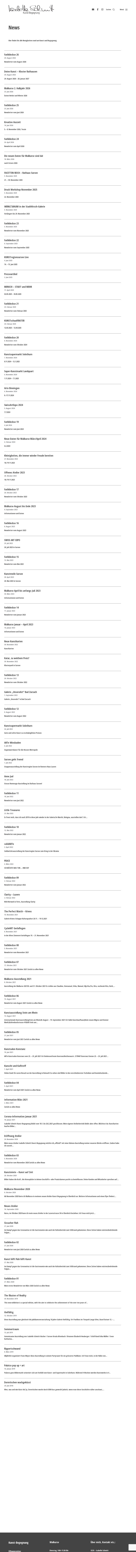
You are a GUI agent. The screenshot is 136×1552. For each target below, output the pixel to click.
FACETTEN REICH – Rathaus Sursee (21, 172)
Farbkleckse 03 (11, 1155)
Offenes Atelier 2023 (14, 472)
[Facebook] (97, 9)
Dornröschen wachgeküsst (17, 1382)
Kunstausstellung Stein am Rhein (21, 1012)
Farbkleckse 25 (11, 105)
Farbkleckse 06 (11, 995)
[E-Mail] (93, 9)
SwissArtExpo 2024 (13, 405)
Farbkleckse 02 (11, 1242)
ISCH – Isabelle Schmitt (99, 1550)
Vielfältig (8, 1312)
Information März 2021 (16, 1099)
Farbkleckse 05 (11, 1032)
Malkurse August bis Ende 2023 (20, 506)
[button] (110, 9)
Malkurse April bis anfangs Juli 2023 (22, 590)
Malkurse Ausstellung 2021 (17, 979)
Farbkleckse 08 (11, 945)
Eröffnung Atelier (13, 1136)
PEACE (7, 860)
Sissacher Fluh (11, 1222)
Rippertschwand (12, 1348)
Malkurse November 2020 (17, 1189)
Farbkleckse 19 (11, 422)
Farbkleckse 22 (11, 240)
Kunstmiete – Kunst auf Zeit (18, 1172)
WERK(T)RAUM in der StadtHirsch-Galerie (24, 206)
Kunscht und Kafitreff (15, 1065)
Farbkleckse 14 (11, 607)
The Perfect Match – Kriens (18, 911)
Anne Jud (8, 776)
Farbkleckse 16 (11, 523)
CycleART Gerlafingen (14, 928)
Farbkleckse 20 (11, 337)
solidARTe (9, 844)
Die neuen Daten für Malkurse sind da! (23, 156)
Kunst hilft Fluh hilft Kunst (17, 1259)
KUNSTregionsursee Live (16, 257)
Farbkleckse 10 (11, 827)
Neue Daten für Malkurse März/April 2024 (25, 438)
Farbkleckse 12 (11, 708)
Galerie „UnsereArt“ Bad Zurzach (20, 692)
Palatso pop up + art (14, 1365)
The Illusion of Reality (15, 1295)
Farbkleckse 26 (11, 54)
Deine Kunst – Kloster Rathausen (20, 71)
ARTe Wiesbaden (12, 742)
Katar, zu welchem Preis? (16, 658)
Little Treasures (12, 810)
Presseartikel (10, 274)
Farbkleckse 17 (11, 489)
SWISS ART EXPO (12, 540)
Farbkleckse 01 (11, 1278)
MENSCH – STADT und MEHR (18, 286)
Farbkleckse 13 (11, 675)
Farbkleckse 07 (11, 962)
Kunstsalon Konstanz (14, 1049)
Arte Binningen (11, 388)
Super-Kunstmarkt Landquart (19, 371)
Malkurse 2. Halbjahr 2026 (17, 88)
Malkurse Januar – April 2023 (18, 624)
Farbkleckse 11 (11, 793)
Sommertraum (11, 1329)
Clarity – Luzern (12, 894)
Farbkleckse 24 (11, 139)
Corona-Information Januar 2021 (20, 1116)
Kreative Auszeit (12, 122)
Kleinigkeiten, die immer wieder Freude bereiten (28, 455)
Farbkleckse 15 (11, 557)
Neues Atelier (11, 1206)
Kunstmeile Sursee (13, 573)
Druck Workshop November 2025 (20, 189)
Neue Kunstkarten (13, 641)
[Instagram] (102, 9)
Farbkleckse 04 (11, 1082)
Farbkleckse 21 (11, 303)
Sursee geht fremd (13, 759)
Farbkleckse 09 (11, 877)
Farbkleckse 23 (11, 223)
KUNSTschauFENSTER (14, 320)
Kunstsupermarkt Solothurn (18, 354)
